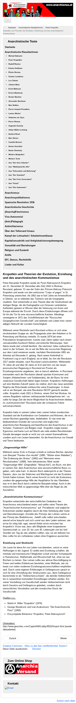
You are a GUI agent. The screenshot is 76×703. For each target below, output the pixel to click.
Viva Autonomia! (14, 216)
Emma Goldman (15, 68)
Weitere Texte (14, 159)
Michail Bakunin (15, 56)
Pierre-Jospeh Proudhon (19, 109)
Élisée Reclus (14, 72)
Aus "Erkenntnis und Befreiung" (22, 171)
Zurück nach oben (66, 700)
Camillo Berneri (15, 142)
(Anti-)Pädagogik (14, 221)
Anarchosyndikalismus (17, 197)
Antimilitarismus (14, 226)
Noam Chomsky (15, 150)
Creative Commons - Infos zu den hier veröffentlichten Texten (34, 646)
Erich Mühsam (14, 89)
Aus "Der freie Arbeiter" (18, 163)
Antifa (8, 255)
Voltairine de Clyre (16, 117)
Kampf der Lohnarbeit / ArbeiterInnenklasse (28, 235)
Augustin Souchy (15, 126)
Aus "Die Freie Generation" (20, 179)
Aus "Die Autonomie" (17, 187)
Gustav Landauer (15, 76)
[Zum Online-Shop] (21, 668)
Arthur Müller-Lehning (17, 130)
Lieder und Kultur (14, 264)
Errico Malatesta (15, 93)
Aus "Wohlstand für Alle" (19, 167)
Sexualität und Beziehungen (20, 245)
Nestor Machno (14, 97)
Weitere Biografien (16, 154)
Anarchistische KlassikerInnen (21, 52)
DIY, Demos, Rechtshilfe (18, 259)
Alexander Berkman (17, 101)
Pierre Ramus (14, 122)
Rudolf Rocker (14, 64)
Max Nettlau (13, 105)
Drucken (36, 649)
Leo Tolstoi (13, 80)
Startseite (10, 47)
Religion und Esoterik (17, 250)
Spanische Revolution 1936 (19, 202)
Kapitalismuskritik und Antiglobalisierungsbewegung (34, 240)
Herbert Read (14, 134)
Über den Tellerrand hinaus (19, 231)
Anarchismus (12, 193)
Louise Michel (14, 113)
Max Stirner (13, 138)
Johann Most (13, 85)
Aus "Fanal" (13, 183)
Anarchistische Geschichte (19, 207)
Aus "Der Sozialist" (16, 175)
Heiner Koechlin (15, 146)
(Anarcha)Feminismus (17, 212)
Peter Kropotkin (15, 60)
